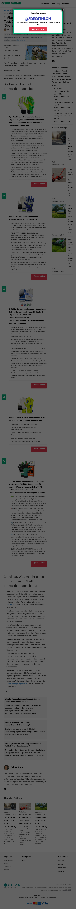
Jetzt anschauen (38, 29)
